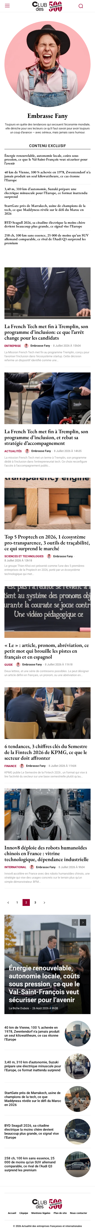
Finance (10, 766)
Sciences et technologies (24, 556)
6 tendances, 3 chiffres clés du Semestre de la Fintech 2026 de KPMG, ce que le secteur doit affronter (45, 752)
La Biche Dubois (19, 1008)
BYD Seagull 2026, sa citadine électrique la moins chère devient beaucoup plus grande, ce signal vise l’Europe (44, 224)
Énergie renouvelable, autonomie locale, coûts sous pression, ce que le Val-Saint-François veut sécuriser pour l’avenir (45, 159)
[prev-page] (8, 902)
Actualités (13, 451)
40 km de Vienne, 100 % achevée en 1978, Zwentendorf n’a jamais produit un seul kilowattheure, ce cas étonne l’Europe (47, 176)
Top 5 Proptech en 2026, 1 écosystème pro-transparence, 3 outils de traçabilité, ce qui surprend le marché (47, 542)
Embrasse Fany (40, 345)
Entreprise (12, 346)
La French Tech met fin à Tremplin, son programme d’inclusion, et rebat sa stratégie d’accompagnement (46, 437)
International (15, 867)
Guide (8, 664)
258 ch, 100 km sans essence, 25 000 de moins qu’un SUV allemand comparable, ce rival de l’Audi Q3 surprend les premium (46, 239)
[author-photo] (27, 346)
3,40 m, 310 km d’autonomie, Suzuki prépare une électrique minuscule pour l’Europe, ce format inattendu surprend (45, 193)
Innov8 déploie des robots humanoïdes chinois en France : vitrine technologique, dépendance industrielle (46, 853)
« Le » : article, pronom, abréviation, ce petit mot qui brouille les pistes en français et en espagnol (46, 651)
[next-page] (44, 902)
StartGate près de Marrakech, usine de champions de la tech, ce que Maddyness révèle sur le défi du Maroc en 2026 (45, 209)
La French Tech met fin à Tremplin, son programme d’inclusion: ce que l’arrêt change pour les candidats (46, 332)
